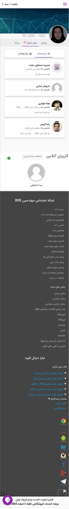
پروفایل (44, 43)
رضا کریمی (45, 124)
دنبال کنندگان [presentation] (42, 53)
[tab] (43, 54)
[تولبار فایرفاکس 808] (63, 430)
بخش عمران (59, 293)
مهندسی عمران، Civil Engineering (41, 74)
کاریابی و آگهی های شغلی (53, 346)
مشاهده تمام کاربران (32, 156)
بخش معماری (59, 299)
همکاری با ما (58, 230)
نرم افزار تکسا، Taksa (41, 112)
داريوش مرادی (43, 86)
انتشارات (61, 325)
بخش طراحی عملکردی (55, 304)
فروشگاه (61, 320)
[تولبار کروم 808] (63, 422)
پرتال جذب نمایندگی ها (53, 257)
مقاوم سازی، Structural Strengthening (31, 128)
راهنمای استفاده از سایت (53, 273)
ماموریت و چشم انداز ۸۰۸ (52, 215)
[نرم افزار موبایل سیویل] (63, 439)
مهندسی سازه (25, 133)
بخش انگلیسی (59, 408)
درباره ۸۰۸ (59, 209)
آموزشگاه (61, 314)
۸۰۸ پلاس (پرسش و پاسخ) (53, 341)
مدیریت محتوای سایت (39, 65)
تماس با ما (59, 225)
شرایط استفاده (57, 251)
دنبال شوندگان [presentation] (23, 53)
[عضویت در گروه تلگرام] (63, 482)
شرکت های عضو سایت (54, 246)
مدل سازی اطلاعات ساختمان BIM (50, 309)
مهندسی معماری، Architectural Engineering (31, 69)
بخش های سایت (57, 287)
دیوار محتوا (32, 43)
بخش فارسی (60, 403)
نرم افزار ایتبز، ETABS (31, 107)
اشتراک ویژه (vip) (56, 236)
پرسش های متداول (55, 267)
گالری (62, 330)
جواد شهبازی (44, 103)
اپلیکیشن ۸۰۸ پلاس (55, 220)
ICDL (18, 107)
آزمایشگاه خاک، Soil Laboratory (31, 90)
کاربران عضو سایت (56, 241)
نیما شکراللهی (36, 185)
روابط (17, 43)
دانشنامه (61, 336)
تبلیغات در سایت (56, 278)
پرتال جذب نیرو (57, 262)
